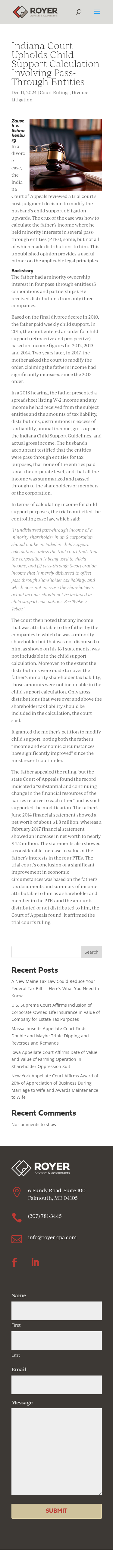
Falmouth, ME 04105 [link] (53, 1198)
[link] (35, 11)
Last (15, 1355)
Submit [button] (56, 1511)
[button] (97, 15)
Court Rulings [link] (55, 92)
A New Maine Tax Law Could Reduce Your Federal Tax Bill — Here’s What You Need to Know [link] (55, 988)
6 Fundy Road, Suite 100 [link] (57, 1190)
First (15, 1325)
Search (92, 952)
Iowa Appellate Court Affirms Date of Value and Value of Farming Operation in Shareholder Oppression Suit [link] (54, 1059)
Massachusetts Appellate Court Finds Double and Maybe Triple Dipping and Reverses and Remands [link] (50, 1036)
